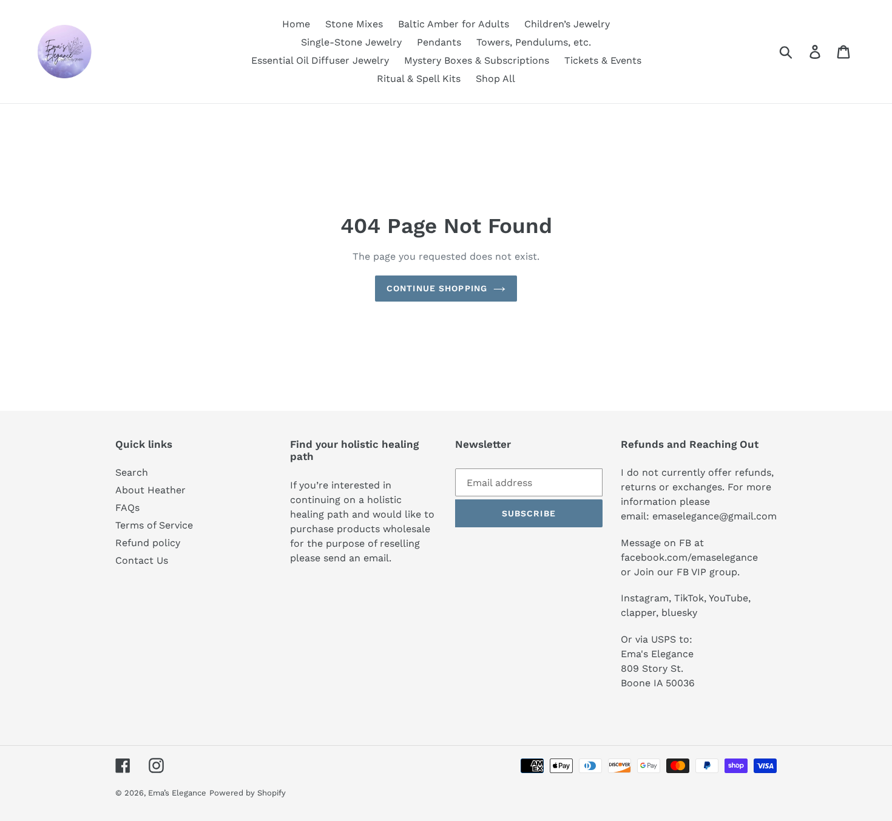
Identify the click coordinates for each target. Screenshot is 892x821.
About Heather (150, 490)
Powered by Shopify (247, 792)
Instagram (645, 598)
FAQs (127, 507)
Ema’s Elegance (177, 792)
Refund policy (147, 543)
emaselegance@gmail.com (714, 516)
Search (131, 472)
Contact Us (141, 560)
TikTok (689, 598)
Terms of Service (154, 525)
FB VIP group (707, 572)
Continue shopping (437, 288)
